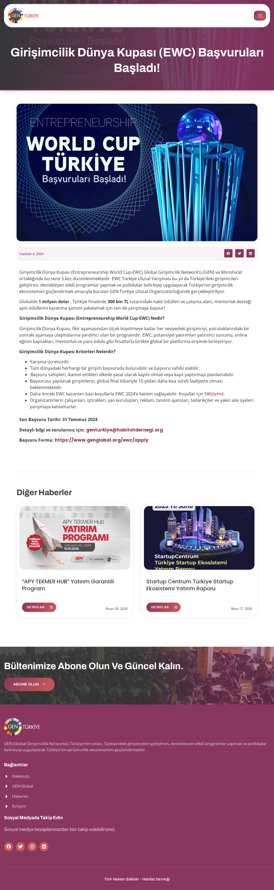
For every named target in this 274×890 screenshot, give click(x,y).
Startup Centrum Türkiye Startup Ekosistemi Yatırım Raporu (189, 585)
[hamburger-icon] (260, 16)
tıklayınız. (215, 394)
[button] (228, 253)
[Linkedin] (43, 846)
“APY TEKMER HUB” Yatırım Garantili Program (68, 585)
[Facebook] (8, 846)
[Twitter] (20, 846)
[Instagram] (32, 846)
